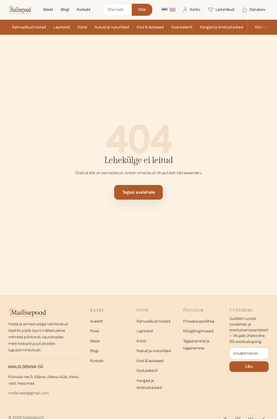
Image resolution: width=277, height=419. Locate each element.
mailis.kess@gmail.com (28, 393)
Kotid (82, 27)
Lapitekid (62, 27)
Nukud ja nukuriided (112, 27)
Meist (48, 9)
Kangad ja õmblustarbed (221, 27)
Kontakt (84, 9)
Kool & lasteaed (150, 27)
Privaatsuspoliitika (199, 321)
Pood (94, 331)
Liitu (249, 366)
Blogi (65, 9)
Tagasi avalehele (138, 192)
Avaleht (96, 321)
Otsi (142, 9)
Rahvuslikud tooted (29, 27)
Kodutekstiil (182, 27)
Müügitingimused (198, 331)
